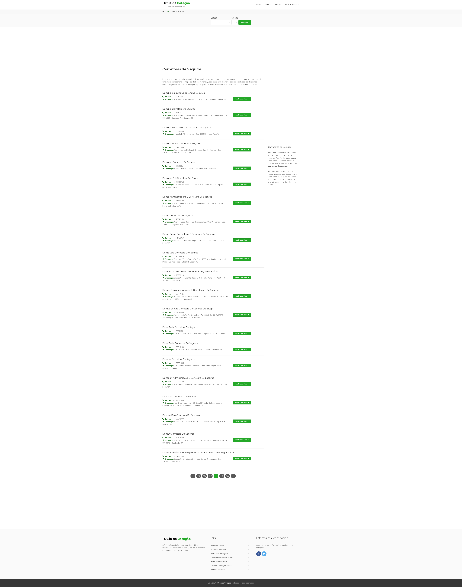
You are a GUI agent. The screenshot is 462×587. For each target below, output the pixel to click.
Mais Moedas (291, 4)
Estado (214, 17)
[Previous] (192, 476)
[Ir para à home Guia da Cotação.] (178, 3)
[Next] (233, 476)
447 (210, 476)
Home (167, 11)
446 (204, 476)
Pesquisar (245, 22)
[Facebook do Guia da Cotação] (258, 553)
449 (221, 476)
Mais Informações (241, 99)
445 (198, 476)
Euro (267, 4)
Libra (277, 4)
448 (216, 476)
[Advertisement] (231, 46)
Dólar (257, 4)
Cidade (234, 17)
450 (227, 476)
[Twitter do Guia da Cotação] (264, 553)
